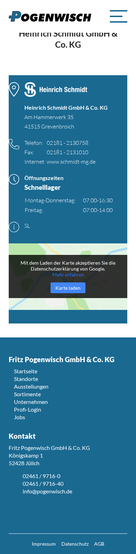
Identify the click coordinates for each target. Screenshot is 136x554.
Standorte (26, 378)
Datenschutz (75, 544)
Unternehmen (31, 401)
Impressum (44, 544)
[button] (118, 16)
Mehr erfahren (68, 275)
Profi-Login (27, 409)
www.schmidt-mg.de (71, 161)
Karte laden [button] (68, 288)
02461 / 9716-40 (43, 483)
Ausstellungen (31, 386)
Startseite (25, 371)
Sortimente (27, 394)
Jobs (19, 417)
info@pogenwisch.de (47, 491)
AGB (99, 544)
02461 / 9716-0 (41, 476)
